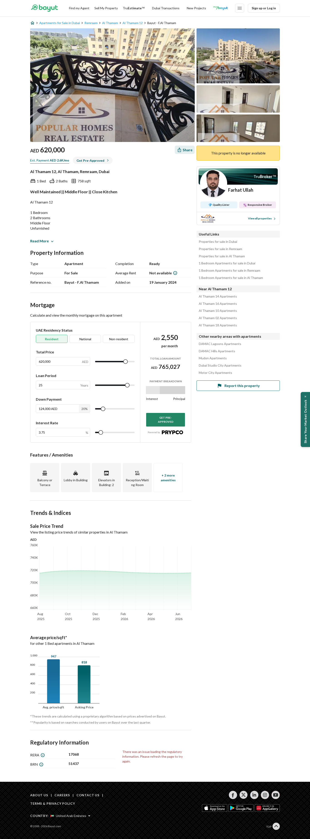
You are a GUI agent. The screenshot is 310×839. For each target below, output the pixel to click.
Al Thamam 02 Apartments (218, 318)
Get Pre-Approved (165, 419)
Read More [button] (39, 241)
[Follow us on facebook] (233, 795)
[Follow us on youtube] (275, 795)
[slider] (125, 361)
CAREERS (62, 795)
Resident (52, 339)
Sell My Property (106, 8)
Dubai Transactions (166, 8)
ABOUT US (39, 795)
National (85, 339)
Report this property (242, 385)
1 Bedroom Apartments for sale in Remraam (229, 270)
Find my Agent (79, 8)
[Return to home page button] (44, 8)
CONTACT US (87, 795)
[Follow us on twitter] (243, 795)
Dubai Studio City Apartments (220, 365)
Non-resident (118, 339)
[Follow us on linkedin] (254, 795)
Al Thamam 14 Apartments (218, 296)
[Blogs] (220, 8)
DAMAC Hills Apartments (217, 351)
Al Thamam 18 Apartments (218, 325)
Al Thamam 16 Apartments (218, 303)
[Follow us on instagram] (265, 795)
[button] (305, 419)
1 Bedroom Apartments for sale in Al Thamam (231, 278)
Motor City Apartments (215, 373)
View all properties (260, 218)
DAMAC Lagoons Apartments (220, 344)
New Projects (196, 8)
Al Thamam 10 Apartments (218, 311)
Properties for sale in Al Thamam (222, 256)
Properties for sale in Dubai (218, 241)
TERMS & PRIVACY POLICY (52, 803)
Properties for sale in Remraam (220, 249)
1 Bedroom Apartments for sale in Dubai (227, 263)
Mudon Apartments (213, 358)
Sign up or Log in (264, 8)
